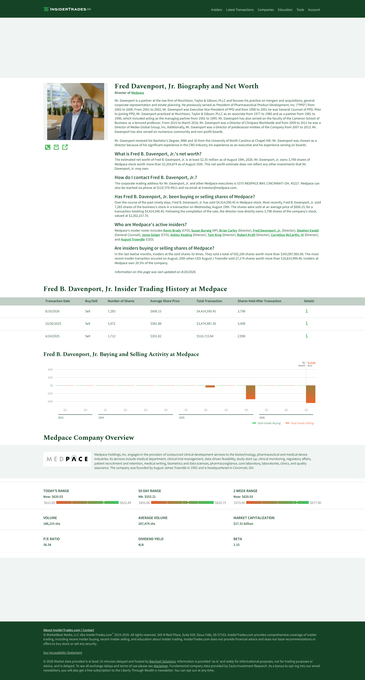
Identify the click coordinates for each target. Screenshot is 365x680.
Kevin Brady (172, 230)
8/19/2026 (52, 311)
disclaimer (161, 666)
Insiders (216, 10)
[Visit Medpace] (65, 148)
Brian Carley (228, 230)
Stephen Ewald (308, 230)
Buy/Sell (91, 301)
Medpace (137, 93)
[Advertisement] (157, 47)
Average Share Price (165, 301)
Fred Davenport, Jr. (267, 230)
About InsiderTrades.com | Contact (68, 630)
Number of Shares (121, 301)
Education (285, 10)
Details (309, 301)
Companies (266, 10)
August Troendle (133, 239)
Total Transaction (209, 301)
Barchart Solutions (162, 661)
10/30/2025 (53, 323)
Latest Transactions (240, 10)
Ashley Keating (181, 235)
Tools (300, 10)
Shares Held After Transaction (259, 301)
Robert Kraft (246, 235)
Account (314, 10)
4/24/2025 (52, 336)
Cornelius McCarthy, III (287, 235)
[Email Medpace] (56, 148)
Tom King (214, 235)
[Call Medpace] (48, 148)
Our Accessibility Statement (62, 653)
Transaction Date (57, 301)
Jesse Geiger (151, 235)
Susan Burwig (201, 230)
